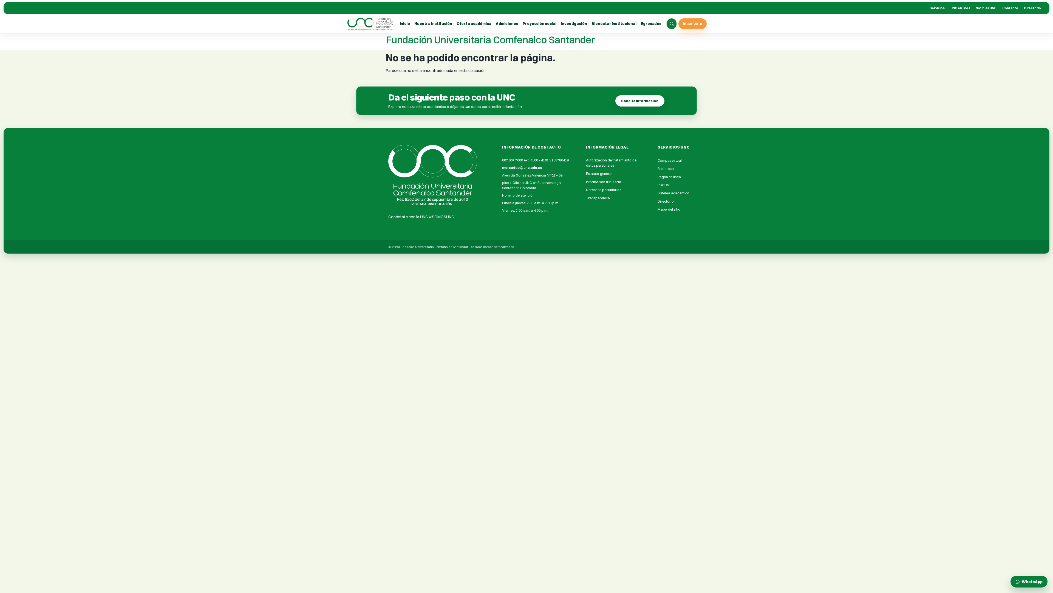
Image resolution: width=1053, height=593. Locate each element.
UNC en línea (960, 8)
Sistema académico (673, 193)
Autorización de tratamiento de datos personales (611, 162)
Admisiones (507, 23)
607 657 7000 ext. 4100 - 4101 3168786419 (535, 160)
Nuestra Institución (433, 23)
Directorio (1032, 8)
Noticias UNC (986, 8)
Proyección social (539, 23)
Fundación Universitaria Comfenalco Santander (490, 40)
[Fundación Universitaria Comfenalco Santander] (370, 23)
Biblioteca (666, 169)
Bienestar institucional (613, 23)
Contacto (1010, 8)
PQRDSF (664, 185)
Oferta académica (474, 23)
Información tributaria (603, 182)
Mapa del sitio (669, 209)
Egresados (651, 23)
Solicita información (639, 101)
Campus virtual (670, 160)
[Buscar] (672, 23)
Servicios (937, 8)
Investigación (574, 23)
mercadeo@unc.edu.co (522, 168)
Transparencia (598, 198)
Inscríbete (692, 23)
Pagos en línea (669, 177)
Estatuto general (599, 174)
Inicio (405, 23)
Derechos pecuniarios (603, 190)
